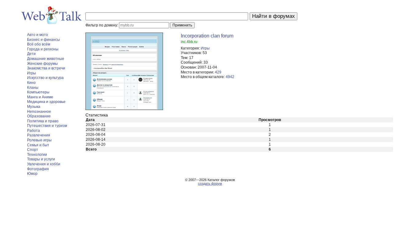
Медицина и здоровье (46, 102)
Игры (31, 73)
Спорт (32, 150)
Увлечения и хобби (43, 164)
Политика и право (42, 121)
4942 (230, 77)
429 (218, 72)
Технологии (37, 154)
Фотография (38, 169)
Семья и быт (38, 145)
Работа (33, 130)
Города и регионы (42, 49)
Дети (31, 54)
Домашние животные (45, 59)
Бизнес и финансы (43, 39)
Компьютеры (38, 92)
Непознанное (39, 111)
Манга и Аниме (40, 97)
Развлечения (38, 135)
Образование (39, 116)
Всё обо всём (38, 44)
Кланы (32, 87)
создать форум (210, 183)
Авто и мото (37, 35)
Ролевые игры (39, 140)
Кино (31, 83)
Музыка (33, 106)
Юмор (32, 173)
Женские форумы (42, 63)
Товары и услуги (41, 159)
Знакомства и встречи (46, 68)
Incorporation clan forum (207, 35)
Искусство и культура (45, 78)
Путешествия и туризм (47, 126)
